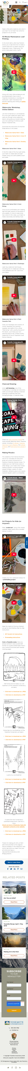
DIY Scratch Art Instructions (13, 634)
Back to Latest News (14, 862)
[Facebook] (12, 1067)
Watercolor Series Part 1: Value (14, 132)
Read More (14, 902)
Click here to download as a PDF (15, 695)
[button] (20, 2)
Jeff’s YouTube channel (15, 439)
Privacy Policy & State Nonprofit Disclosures (14, 1050)
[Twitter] (8, 1067)
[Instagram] (16, 1067)
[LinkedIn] (20, 1067)
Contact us (15, 1030)
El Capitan (16, 443)
